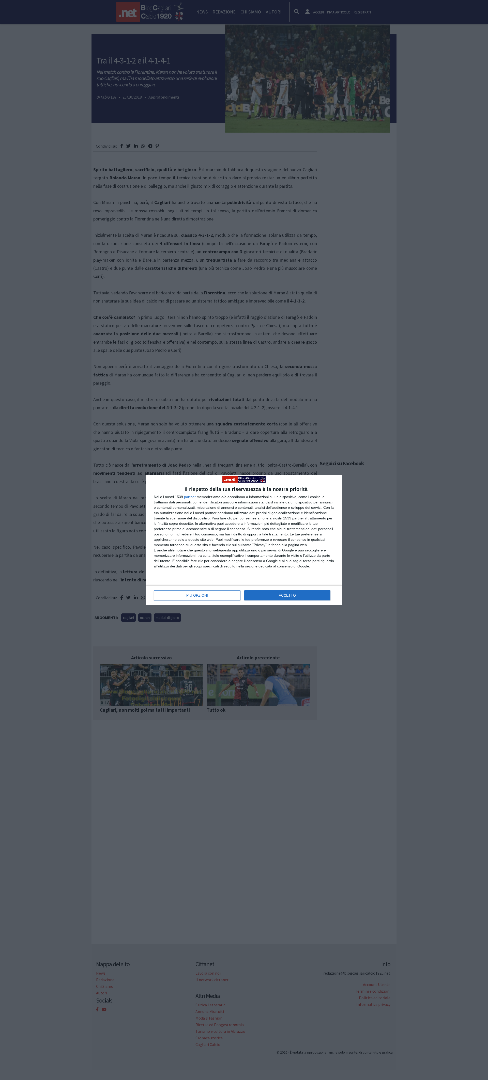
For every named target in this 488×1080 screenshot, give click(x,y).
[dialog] (244, 540)
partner (190, 497)
